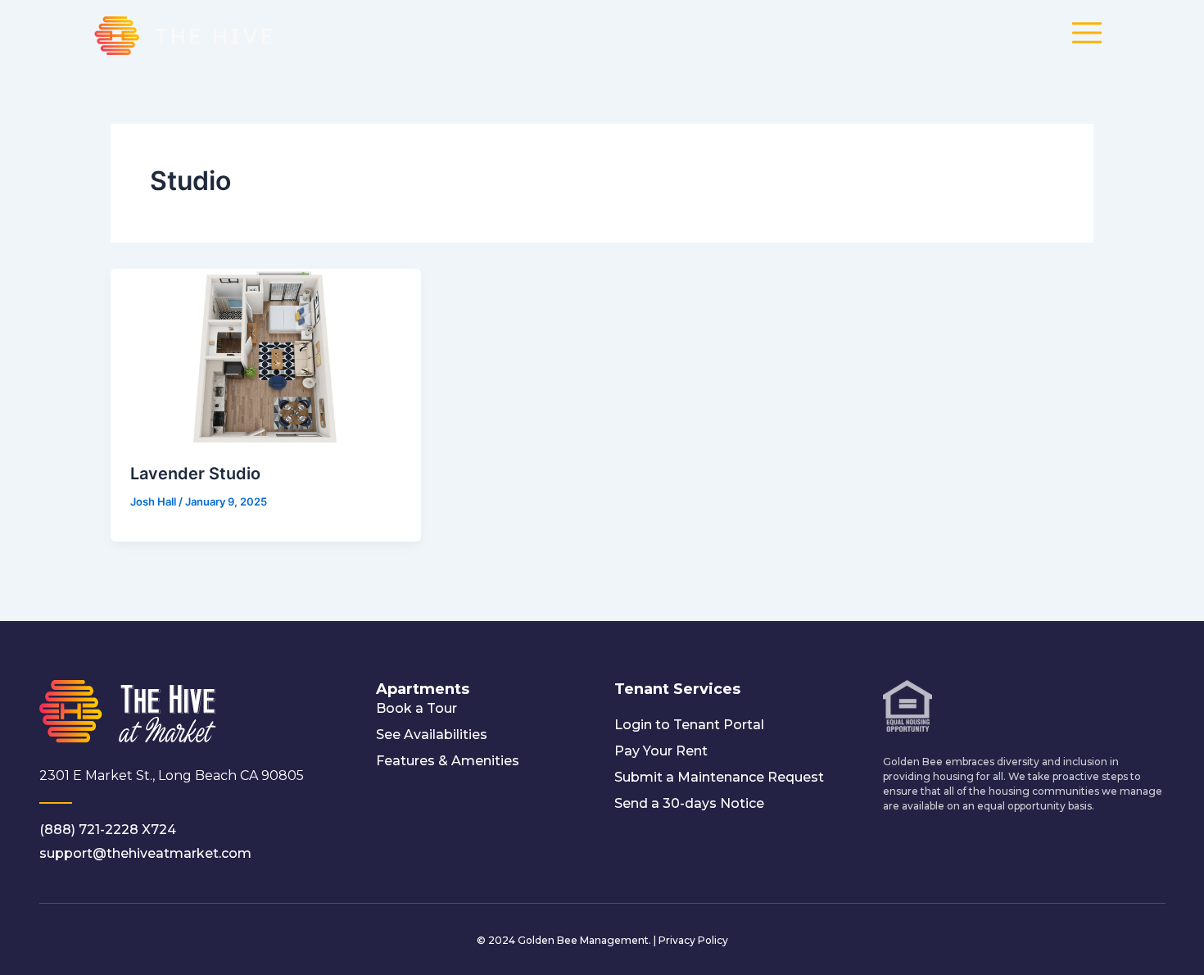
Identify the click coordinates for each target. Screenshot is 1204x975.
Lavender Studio (195, 473)
